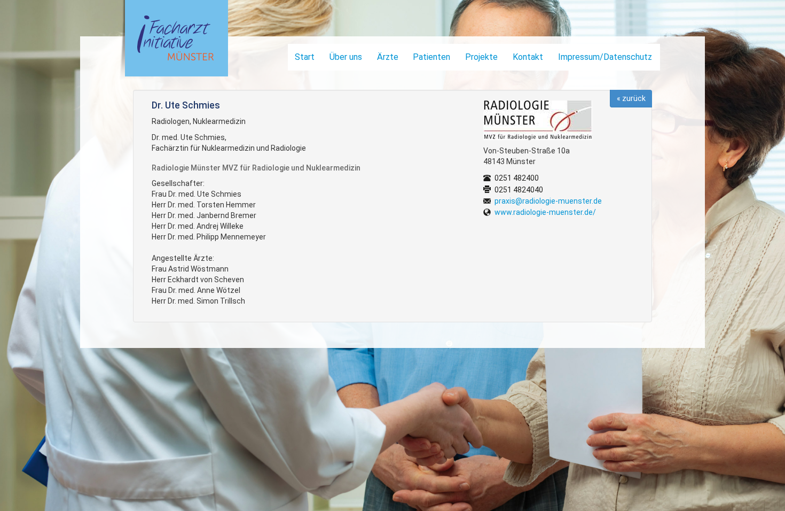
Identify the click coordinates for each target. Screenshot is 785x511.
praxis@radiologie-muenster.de (548, 201)
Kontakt (528, 57)
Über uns (345, 57)
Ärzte (387, 57)
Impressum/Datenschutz (605, 57)
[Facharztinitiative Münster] (173, 41)
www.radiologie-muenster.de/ (545, 212)
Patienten (431, 57)
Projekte (481, 57)
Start (305, 57)
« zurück (631, 98)
